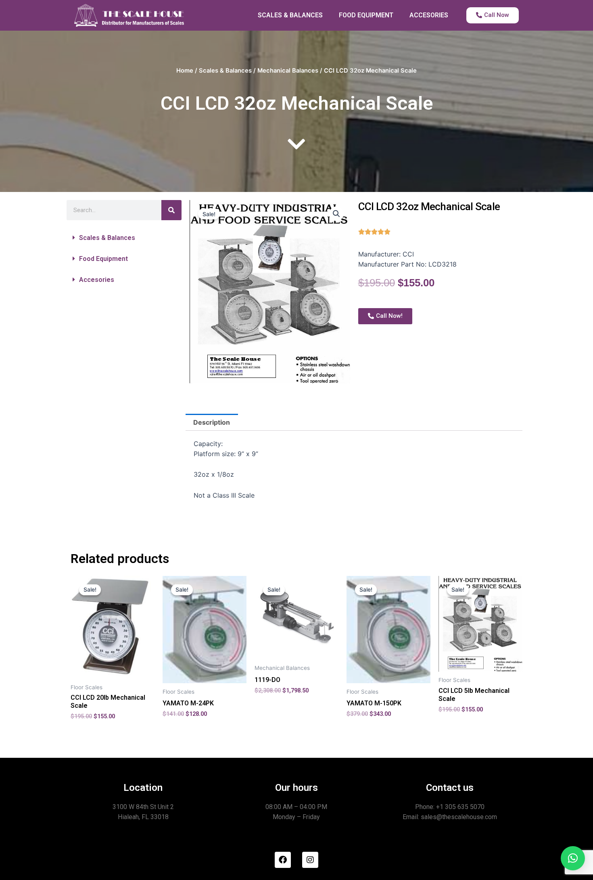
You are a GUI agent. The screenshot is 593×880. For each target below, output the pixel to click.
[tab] (212, 422)
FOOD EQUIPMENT (366, 15)
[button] (124, 237)
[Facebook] (283, 860)
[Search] (171, 210)
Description (211, 422)
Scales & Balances (225, 70)
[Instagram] (310, 860)
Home (184, 70)
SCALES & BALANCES (290, 15)
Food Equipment (103, 259)
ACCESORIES (428, 15)
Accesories (96, 280)
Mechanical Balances (287, 70)
